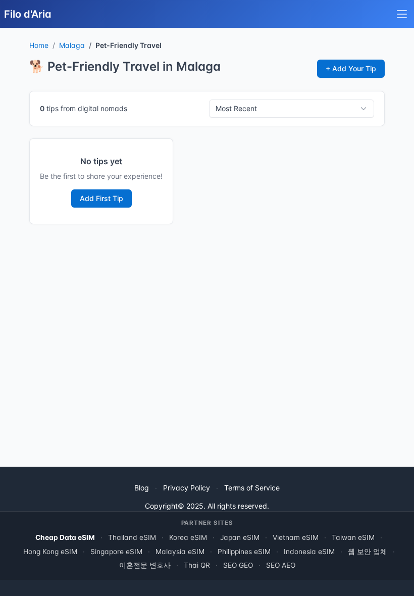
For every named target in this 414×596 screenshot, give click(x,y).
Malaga (72, 45)
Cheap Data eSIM (65, 537)
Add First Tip (101, 198)
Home (38, 45)
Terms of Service (252, 487)
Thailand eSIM (132, 537)
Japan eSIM (240, 537)
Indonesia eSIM (309, 552)
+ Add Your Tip (351, 68)
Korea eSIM (188, 537)
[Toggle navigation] (402, 14)
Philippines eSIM (244, 552)
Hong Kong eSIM (50, 552)
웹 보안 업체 (367, 552)
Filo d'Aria (27, 14)
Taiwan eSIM (353, 537)
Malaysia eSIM (180, 552)
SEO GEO (238, 565)
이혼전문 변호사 (145, 565)
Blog (141, 487)
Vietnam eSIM (296, 537)
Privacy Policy (186, 487)
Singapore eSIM (116, 552)
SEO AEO (280, 565)
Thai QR (197, 565)
